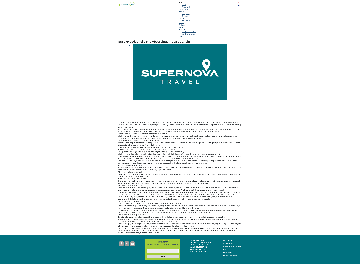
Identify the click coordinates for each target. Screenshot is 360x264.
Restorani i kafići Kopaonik (232, 246)
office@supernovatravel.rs (198, 249)
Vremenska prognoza (230, 255)
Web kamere (227, 240)
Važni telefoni (227, 252)
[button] (181, 2)
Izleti (224, 249)
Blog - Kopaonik (128, 45)
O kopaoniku (227, 243)
